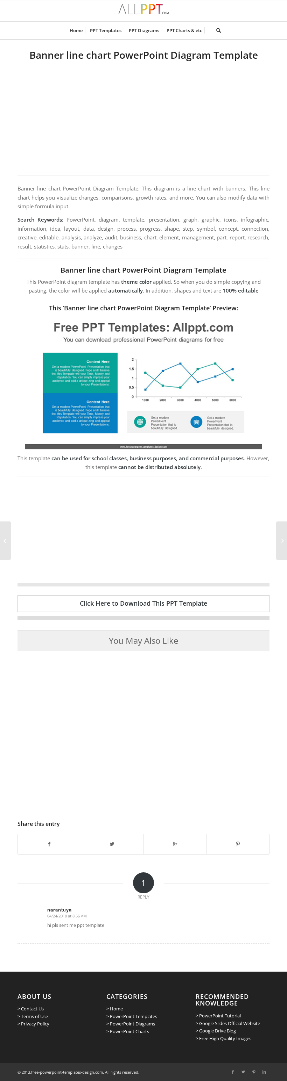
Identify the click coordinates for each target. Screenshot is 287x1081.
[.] (209, 30)
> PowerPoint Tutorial (218, 1015)
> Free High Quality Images (223, 1038)
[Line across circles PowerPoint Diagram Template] (281, 540)
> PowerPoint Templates (131, 1016)
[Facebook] (232, 1072)
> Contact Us (31, 1009)
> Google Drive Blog (216, 1031)
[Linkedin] (264, 1072)
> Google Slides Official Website (228, 1023)
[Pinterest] (253, 1072)
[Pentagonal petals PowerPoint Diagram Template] (5, 540)
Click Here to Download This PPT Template (143, 603)
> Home (114, 1009)
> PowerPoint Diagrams (130, 1024)
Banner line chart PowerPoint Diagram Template (143, 55)
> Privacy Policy (33, 1024)
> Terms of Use (33, 1016)
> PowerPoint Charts (127, 1031)
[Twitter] (243, 1072)
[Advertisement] (143, 123)
